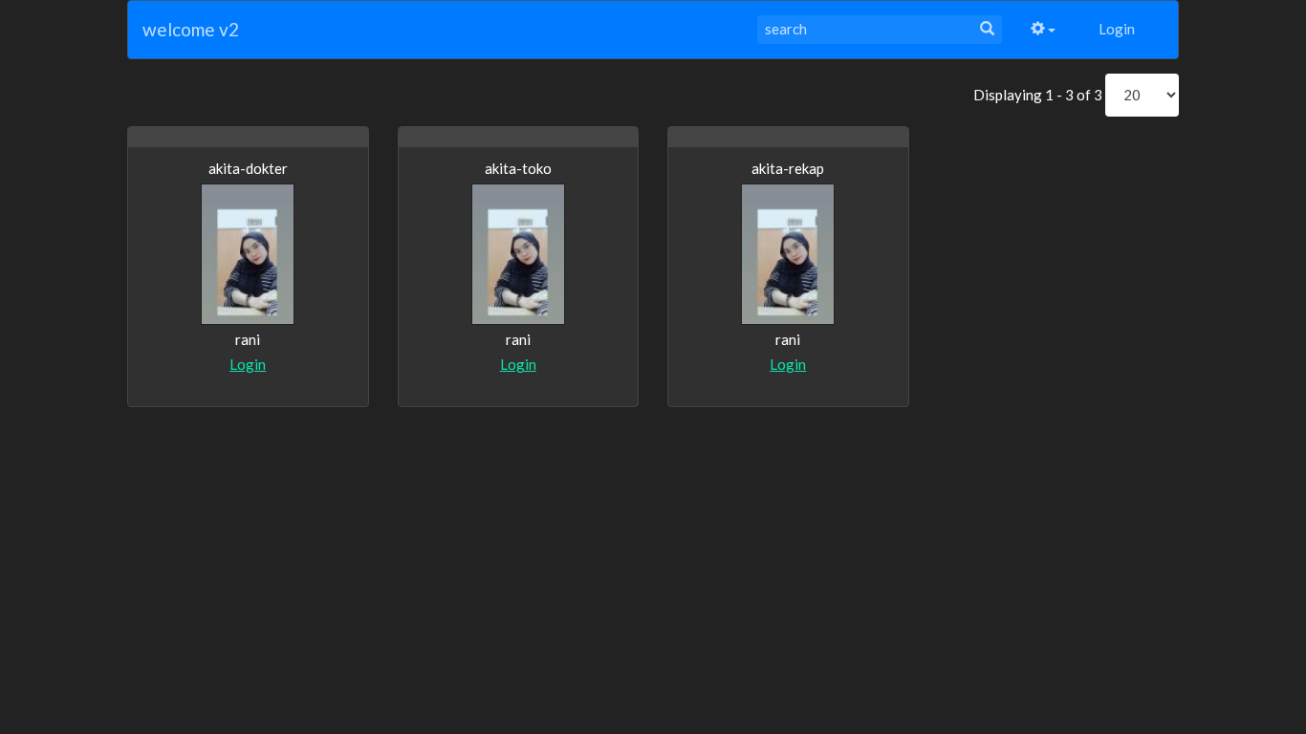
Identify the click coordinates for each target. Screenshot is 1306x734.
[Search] (987, 29)
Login (1117, 28)
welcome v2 (190, 29)
